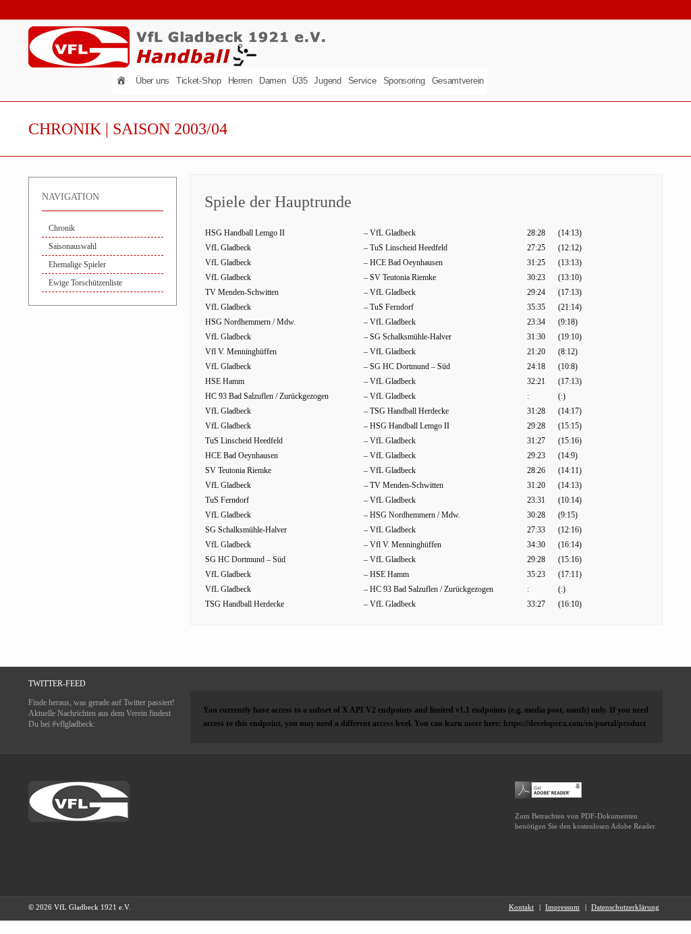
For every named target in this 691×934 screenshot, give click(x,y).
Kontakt (521, 907)
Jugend (327, 81)
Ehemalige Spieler (77, 264)
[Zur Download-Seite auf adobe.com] (548, 789)
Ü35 (299, 81)
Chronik (62, 228)
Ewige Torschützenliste (85, 282)
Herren (240, 81)
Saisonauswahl (72, 246)
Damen (272, 81)
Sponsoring (404, 81)
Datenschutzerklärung (625, 907)
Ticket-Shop (198, 81)
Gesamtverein (458, 81)
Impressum (562, 907)
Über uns (152, 81)
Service (362, 81)
